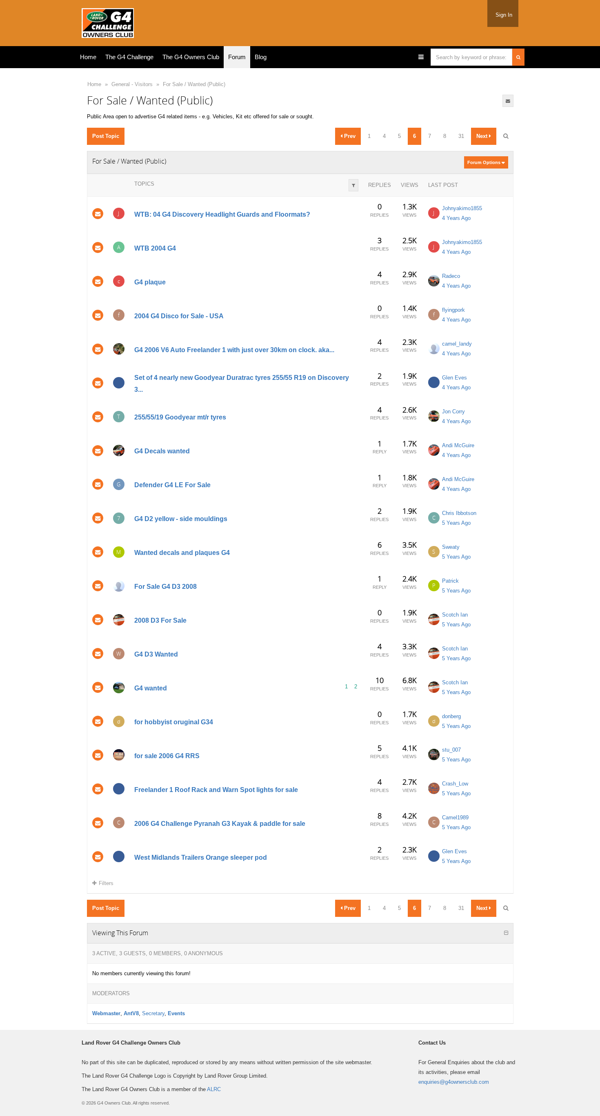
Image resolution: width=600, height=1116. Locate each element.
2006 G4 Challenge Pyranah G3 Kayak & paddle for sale (219, 823)
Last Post (443, 185)
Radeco (451, 276)
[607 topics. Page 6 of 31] (505, 136)
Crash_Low (455, 784)
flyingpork (453, 310)
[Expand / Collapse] (506, 933)
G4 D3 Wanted (156, 654)
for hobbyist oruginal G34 (173, 722)
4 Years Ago (456, 218)
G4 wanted (150, 688)
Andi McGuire (458, 445)
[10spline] (118, 382)
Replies (379, 185)
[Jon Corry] (434, 416)
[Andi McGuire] (434, 450)
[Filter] (353, 185)
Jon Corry (453, 411)
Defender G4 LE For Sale (172, 484)
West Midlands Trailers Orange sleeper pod (200, 857)
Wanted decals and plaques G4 (182, 552)
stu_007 (451, 750)
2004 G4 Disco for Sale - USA (179, 316)
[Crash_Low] (434, 788)
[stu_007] (434, 754)
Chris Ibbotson (459, 513)
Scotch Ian (455, 615)
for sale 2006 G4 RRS (167, 755)
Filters (106, 883)
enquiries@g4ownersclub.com (453, 1082)
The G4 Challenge (129, 56)
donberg (451, 716)
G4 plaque (150, 282)
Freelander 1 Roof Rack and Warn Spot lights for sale (216, 789)
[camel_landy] (434, 348)
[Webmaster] (118, 755)
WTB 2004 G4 (155, 248)
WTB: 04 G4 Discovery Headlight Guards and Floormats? (222, 214)
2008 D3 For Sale (160, 620)
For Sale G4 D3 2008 (165, 586)
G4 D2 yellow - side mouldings (180, 518)
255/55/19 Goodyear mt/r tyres (180, 417)
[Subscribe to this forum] (507, 101)
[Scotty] (118, 687)
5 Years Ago (456, 523)
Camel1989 (455, 817)
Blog (261, 56)
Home (88, 56)
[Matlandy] (118, 450)
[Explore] (421, 57)
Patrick (450, 581)
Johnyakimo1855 (462, 208)
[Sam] (118, 586)
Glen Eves (454, 378)
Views (409, 185)
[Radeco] (434, 280)
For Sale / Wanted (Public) (194, 84)
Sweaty (451, 547)
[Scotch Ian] (118, 620)
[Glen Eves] (434, 382)
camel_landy (457, 344)
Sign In (504, 15)
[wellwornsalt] (118, 349)
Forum (237, 56)
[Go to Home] (108, 21)
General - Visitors (132, 84)
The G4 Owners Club (190, 56)
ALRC (214, 1089)
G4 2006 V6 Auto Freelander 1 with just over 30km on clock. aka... (234, 349)
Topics (144, 184)
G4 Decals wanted (162, 451)
